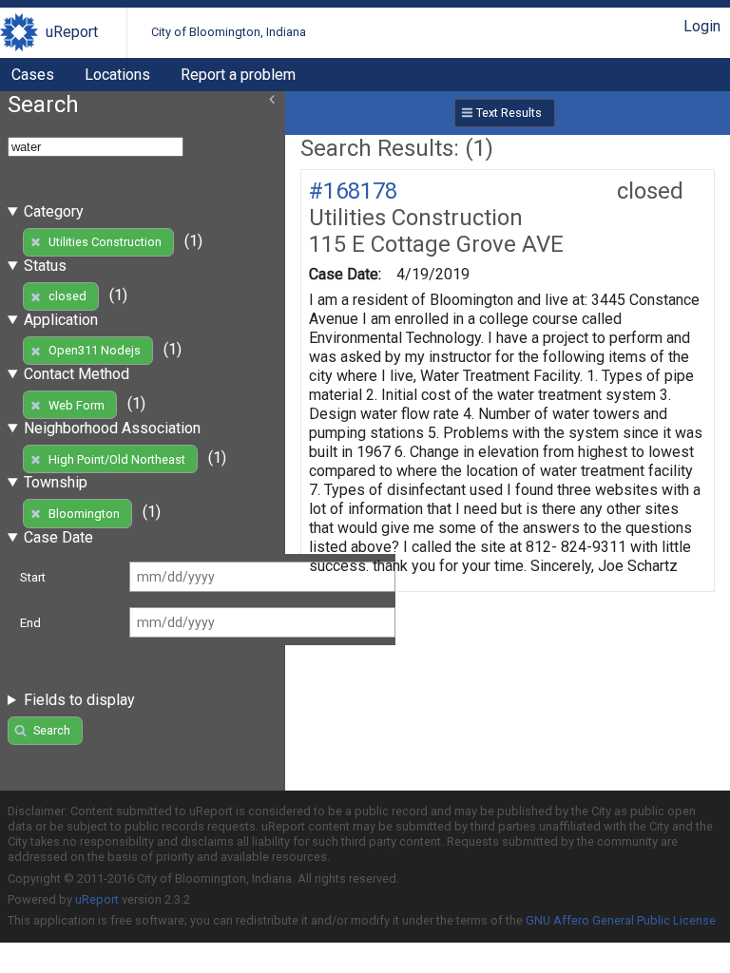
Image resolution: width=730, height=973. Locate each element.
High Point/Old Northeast (116, 459)
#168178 (353, 191)
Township (55, 482)
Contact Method (76, 374)
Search (51, 730)
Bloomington (84, 513)
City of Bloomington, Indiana (228, 32)
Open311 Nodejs (94, 350)
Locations (117, 75)
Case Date (58, 537)
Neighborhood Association (112, 428)
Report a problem (238, 75)
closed (67, 296)
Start (33, 577)
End (30, 623)
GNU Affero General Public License (621, 920)
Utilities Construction (105, 242)
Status (45, 266)
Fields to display (79, 700)
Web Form (76, 405)
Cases (32, 75)
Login (701, 26)
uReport (72, 32)
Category (54, 211)
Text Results (509, 112)
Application (61, 320)
